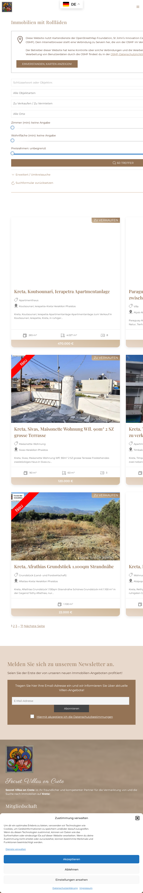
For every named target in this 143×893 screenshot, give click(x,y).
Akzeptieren (71, 859)
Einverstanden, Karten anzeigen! (47, 63)
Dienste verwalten (16, 849)
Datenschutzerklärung (65, 888)
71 (21, 626)
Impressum (86, 888)
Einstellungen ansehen (71, 879)
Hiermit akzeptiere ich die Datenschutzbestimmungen (75, 717)
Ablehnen (71, 869)
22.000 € (65, 612)
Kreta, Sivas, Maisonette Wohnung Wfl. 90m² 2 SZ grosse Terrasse (64, 432)
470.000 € (66, 343)
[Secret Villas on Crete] (7, 7)
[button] (137, 818)
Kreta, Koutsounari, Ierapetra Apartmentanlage (62, 291)
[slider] (12, 127)
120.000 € (65, 481)
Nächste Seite (34, 626)
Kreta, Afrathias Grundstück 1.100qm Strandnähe (64, 566)
